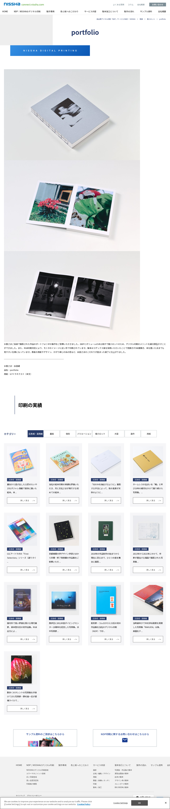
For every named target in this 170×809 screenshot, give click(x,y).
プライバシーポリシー (34, 795)
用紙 (95, 777)
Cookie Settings (120, 803)
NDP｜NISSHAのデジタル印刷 (27, 11)
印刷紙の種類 (31, 784)
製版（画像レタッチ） (101, 780)
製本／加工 (97, 787)
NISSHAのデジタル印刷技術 (37, 770)
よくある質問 (118, 4)
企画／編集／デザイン (101, 774)
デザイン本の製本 (122, 780)
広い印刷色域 (31, 777)
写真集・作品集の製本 (123, 770)
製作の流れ (129, 11)
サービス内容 (90, 11)
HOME (5, 11)
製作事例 (50, 11)
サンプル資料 (146, 11)
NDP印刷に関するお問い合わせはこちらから (125, 734)
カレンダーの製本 (122, 784)
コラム (130, 4)
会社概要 (141, 4)
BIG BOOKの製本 (122, 787)
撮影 (95, 770)
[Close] (166, 803)
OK (139, 803)
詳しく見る (24, 500)
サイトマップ (20, 795)
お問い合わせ (157, 4)
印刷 (95, 784)
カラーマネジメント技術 (35, 774)
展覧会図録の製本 (122, 774)
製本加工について (110, 11)
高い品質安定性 (32, 780)
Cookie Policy (83, 804)
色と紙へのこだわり (69, 11)
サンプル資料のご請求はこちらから (45, 734)
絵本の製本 (119, 777)
